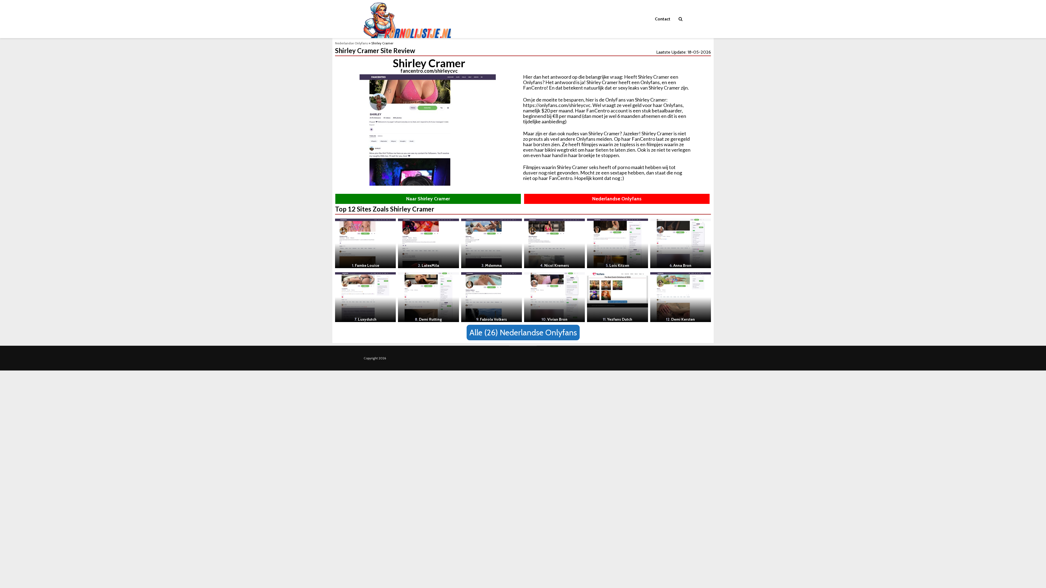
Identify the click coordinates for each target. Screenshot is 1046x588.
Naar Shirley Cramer (428, 199)
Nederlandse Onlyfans (351, 43)
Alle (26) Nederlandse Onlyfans (523, 332)
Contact (662, 19)
